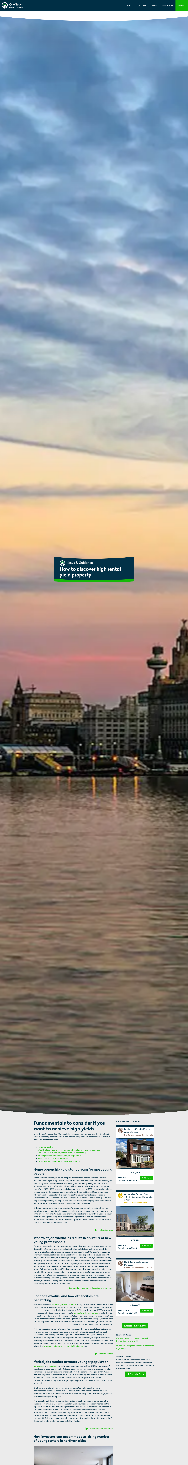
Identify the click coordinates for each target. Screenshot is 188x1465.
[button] (91, 1288)
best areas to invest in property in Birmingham (63, 1346)
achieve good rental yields (64, 1304)
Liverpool (53, 1366)
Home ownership (45, 1147)
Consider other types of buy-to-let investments (59, 1161)
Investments (167, 5)
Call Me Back (137, 1374)
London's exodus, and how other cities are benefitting (62, 1153)
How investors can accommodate (53, 1158)
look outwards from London (86, 1313)
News (154, 5)
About (130, 5)
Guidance (142, 5)
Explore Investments (135, 1325)
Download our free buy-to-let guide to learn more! (91, 1288)
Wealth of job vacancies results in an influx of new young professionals (69, 1150)
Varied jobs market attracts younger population (59, 1155)
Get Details (146, 1178)
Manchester (39, 1366)
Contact (181, 5)
